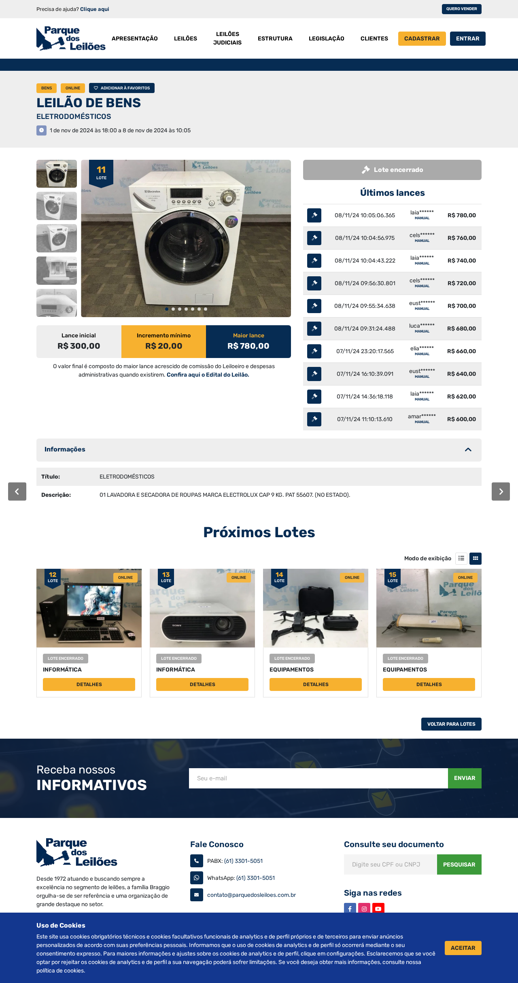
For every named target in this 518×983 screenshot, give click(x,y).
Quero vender (461, 8)
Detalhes (89, 684)
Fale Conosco (217, 844)
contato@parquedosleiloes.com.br (251, 895)
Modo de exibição (427, 558)
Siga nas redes (373, 893)
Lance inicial (79, 335)
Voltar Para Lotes (451, 724)
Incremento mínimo (164, 335)
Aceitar (463, 948)
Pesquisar (459, 864)
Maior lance (248, 335)
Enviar (465, 778)
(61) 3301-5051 (243, 861)
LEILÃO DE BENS (88, 102)
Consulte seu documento (394, 844)
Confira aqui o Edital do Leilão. (208, 374)
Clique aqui (94, 9)
